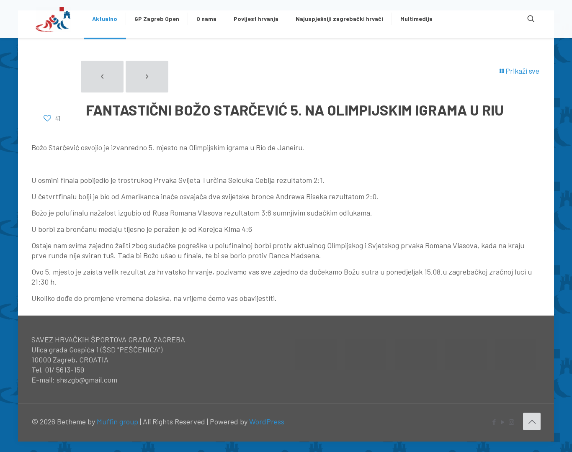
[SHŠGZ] (53, 19)
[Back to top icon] (532, 421)
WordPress (266, 421)
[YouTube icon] (503, 422)
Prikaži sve (522, 70)
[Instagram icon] (511, 422)
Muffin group (117, 421)
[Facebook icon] (494, 422)
